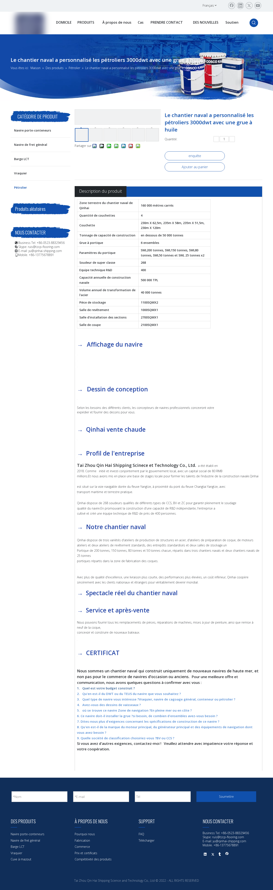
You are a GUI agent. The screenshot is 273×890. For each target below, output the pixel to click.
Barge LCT (21, 159)
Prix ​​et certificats (86, 853)
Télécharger (146, 840)
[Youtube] (257, 5)
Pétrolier (20, 187)
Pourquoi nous (85, 834)
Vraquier (20, 173)
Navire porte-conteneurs (32, 130)
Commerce (82, 847)
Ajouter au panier (195, 167)
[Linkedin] (240, 5)
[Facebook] (231, 5)
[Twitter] (249, 5)
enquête (195, 155)
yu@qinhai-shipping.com (45, 251)
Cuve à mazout (21, 859)
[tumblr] (219, 854)
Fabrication (82, 840)
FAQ (141, 834)
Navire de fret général (30, 145)
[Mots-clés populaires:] (254, 23)
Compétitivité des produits (93, 859)
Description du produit (100, 191)
